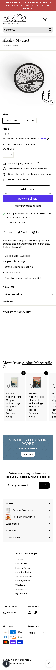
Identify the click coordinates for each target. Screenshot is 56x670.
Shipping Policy (23, 572)
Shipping (7, 144)
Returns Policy (22, 567)
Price (6, 129)
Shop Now (28, 454)
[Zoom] (51, 101)
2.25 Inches (11, 120)
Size (5, 114)
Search (19, 559)
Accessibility (22, 589)
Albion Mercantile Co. (27, 365)
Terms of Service (24, 576)
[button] (6, 664)
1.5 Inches (28, 120)
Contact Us (21, 563)
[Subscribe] (44, 485)
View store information (17, 222)
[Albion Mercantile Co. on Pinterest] (35, 612)
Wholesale (21, 584)
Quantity (8, 148)
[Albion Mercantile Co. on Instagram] (29, 612)
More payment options (28, 205)
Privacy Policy (22, 580)
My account (21, 593)
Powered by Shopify (13, 663)
